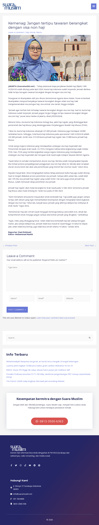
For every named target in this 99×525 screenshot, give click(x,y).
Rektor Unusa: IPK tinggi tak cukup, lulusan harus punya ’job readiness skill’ (38, 370)
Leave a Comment (16, 32)
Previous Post (10, 245)
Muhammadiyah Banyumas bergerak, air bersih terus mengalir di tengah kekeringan (42, 361)
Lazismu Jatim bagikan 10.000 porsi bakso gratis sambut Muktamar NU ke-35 (39, 365)
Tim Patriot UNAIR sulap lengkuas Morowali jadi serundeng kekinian (35, 381)
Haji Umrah (30, 32)
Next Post (90, 245)
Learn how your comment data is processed (56, 317)
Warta (39, 32)
